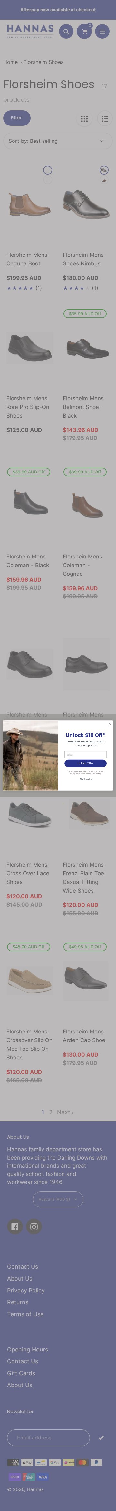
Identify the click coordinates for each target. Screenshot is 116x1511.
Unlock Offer (85, 763)
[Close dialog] (109, 723)
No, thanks (86, 779)
